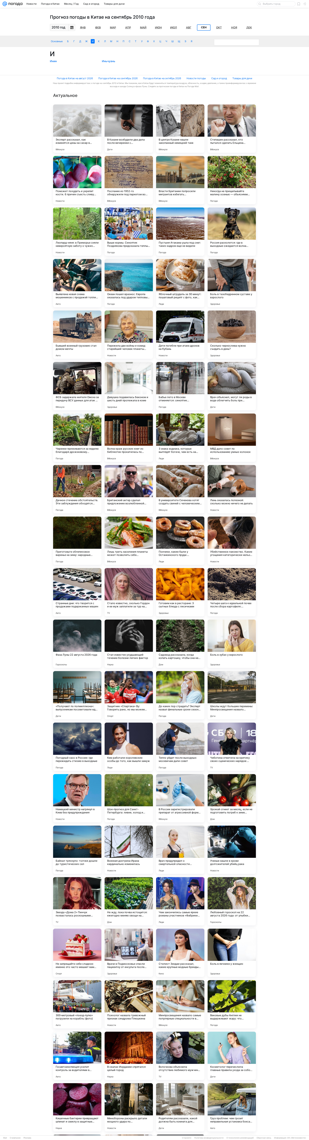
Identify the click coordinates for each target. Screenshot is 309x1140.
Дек (249, 27)
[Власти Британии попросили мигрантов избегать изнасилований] (180, 180)
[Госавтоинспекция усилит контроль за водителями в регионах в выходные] (77, 1056)
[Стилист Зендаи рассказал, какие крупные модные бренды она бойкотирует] (180, 953)
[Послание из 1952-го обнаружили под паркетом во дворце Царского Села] (129, 180)
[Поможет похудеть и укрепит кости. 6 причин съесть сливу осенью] (77, 180)
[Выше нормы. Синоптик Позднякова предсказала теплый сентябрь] (129, 231)
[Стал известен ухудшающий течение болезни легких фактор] (129, 644)
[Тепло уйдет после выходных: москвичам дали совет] (180, 747)
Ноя (234, 27)
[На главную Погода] (15, 4)
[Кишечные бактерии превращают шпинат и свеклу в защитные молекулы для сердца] (77, 1107)
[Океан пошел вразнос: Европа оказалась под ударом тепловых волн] (129, 283)
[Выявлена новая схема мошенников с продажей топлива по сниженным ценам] (77, 283)
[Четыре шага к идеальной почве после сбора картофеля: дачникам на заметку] (232, 592)
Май (143, 27)
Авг (188, 27)
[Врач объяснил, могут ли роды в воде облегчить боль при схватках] (232, 386)
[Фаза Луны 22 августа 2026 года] (77, 644)
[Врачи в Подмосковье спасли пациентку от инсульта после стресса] (129, 953)
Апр (128, 27)
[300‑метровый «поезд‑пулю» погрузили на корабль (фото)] (77, 1004)
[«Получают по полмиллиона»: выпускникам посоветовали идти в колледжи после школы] (77, 695)
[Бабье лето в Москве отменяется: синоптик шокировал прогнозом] (180, 386)
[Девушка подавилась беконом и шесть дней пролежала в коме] (129, 386)
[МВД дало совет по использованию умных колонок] (232, 438)
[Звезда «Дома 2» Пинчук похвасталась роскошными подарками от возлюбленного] (77, 901)
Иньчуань (108, 61)
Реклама (27, 1138)
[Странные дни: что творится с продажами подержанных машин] (77, 592)
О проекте (186, 1138)
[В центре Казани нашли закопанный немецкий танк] (180, 128)
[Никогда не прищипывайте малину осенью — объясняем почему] (232, 180)
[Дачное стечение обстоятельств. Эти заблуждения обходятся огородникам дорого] (77, 489)
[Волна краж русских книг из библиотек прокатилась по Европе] (129, 438)
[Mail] (5, 4)
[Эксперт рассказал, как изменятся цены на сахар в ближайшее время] (77, 128)
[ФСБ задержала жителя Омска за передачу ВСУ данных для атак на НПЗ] (77, 386)
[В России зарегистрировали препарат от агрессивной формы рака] (180, 798)
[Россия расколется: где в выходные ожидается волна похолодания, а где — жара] (232, 231)
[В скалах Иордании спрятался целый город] (129, 1056)
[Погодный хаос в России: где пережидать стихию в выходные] (77, 747)
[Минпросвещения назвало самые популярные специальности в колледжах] (180, 1004)
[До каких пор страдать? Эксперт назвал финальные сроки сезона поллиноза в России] (180, 695)
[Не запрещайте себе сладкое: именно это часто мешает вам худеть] (77, 953)
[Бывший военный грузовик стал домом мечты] (77, 335)
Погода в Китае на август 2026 (75, 78)
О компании (15, 1138)
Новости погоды (196, 78)
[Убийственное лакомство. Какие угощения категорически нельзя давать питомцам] (232, 541)
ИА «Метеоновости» (296, 1138)
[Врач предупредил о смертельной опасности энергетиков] (180, 850)
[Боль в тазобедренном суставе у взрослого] (232, 283)
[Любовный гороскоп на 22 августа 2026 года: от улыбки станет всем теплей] (232, 901)
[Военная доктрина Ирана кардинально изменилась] (129, 850)
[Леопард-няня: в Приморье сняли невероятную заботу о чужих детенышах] (77, 231)
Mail (5, 1138)
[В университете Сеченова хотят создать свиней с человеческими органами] (180, 489)
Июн (158, 27)
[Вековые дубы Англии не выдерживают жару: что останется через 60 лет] (232, 1004)
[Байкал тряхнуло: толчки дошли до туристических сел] (77, 850)
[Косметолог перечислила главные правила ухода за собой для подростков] (232, 1056)
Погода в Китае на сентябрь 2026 (118, 78)
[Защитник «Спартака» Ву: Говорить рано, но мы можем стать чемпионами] (129, 695)
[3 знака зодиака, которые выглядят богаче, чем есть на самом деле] (180, 438)
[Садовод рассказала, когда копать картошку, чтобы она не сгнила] (180, 644)
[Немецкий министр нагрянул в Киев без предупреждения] (77, 798)
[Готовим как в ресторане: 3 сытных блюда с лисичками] (180, 592)
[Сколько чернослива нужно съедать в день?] (232, 335)
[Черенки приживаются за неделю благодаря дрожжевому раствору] (77, 438)
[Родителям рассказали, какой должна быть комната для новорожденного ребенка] (180, 1107)
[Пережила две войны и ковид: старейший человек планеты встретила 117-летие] (129, 335)
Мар (113, 27)
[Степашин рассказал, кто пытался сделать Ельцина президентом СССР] (232, 128)
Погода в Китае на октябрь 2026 (162, 78)
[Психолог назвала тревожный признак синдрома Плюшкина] (129, 1004)
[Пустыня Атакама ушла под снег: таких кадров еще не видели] (180, 231)
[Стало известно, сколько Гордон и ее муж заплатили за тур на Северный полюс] (129, 592)
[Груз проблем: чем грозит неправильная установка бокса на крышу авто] (232, 1107)
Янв (83, 27)
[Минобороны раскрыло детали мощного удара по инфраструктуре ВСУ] (129, 1107)
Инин (53, 61)
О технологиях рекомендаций (240, 1138)
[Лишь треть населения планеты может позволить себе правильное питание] (129, 541)
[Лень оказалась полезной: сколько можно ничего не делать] (232, 489)
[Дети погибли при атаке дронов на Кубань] (180, 335)
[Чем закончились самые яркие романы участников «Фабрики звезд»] (180, 901)
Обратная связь (264, 1138)
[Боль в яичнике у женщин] (232, 953)
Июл (173, 27)
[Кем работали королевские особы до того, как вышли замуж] (129, 747)
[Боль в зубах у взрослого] (232, 644)
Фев (98, 27)
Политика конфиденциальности (209, 1138)
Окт (219, 27)
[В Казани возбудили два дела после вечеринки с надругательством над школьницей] (129, 128)
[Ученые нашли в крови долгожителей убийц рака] (232, 850)
